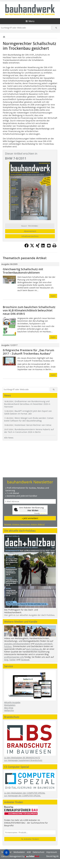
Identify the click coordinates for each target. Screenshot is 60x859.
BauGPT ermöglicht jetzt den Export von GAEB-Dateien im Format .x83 (28, 412)
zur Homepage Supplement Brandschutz (23, 760)
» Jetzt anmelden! (30, 518)
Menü (31, 21)
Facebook (25, 659)
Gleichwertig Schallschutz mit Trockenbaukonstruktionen (23, 270)
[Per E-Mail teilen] (49, 245)
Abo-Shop (8, 707)
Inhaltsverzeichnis (30, 236)
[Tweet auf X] (32, 247)
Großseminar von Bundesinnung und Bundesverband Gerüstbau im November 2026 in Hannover (27, 404)
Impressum (51, 852)
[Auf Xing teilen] (37, 247)
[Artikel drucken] (54, 245)
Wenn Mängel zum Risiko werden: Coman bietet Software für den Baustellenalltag (29, 419)
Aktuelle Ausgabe (12, 702)
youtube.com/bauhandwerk (17, 643)
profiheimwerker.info (14, 657)
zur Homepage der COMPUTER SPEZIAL (22, 795)
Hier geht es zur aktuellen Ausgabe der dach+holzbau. (29, 615)
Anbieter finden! (31, 839)
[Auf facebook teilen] (26, 247)
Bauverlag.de (52, 856)
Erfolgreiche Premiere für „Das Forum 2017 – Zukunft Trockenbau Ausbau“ (28, 351)
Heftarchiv (9, 710)
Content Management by (13, 856)
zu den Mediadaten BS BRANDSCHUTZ (22, 757)
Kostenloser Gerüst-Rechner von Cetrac (27, 425)
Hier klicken (32, 510)
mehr (53, 296)
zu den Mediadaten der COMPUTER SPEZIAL (24, 793)
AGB (29, 852)
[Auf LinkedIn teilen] (43, 247)
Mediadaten (9, 705)
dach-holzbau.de (34, 649)
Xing (6, 659)
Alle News (8, 437)
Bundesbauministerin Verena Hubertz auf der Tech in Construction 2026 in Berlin (29, 430)
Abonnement (30, 231)
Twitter (12, 659)
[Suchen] (56, 28)
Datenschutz (38, 852)
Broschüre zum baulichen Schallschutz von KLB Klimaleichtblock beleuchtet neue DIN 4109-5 (29, 310)
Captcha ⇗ (40, 513)
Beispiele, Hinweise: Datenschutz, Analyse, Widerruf (24, 524)
